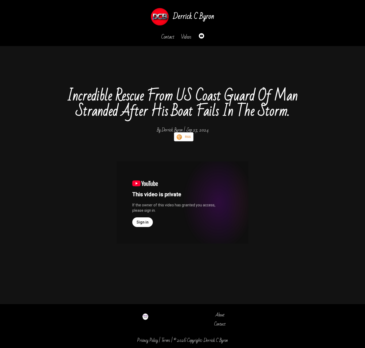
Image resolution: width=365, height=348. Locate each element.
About (219, 315)
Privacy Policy (147, 340)
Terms (165, 340)
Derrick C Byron (193, 16)
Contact (167, 37)
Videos (186, 37)
